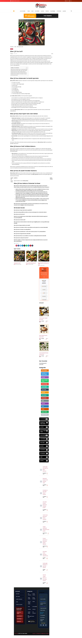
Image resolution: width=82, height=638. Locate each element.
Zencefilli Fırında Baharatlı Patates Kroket (45, 504)
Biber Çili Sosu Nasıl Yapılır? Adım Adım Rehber (19, 70)
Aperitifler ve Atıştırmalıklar (44, 374)
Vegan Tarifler (44, 411)
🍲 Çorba (44, 289)
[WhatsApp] (46, 625)
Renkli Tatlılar (42, 610)
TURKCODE (19, 621)
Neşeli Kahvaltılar (43, 608)
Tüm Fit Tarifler (42, 599)
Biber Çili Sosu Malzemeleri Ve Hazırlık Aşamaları (19, 69)
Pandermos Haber (19, 613)
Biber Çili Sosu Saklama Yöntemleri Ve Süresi (19, 73)
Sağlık (43, 400)
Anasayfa (11, 46)
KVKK (17, 601)
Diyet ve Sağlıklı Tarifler (45, 380)
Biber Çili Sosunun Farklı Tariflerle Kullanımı (18, 71)
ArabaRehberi (19, 616)
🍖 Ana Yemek (44, 286)
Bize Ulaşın (18, 596)
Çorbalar (42, 11)
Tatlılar (28, 11)
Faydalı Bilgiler (52, 11)
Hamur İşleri (44, 389)
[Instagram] (43, 625)
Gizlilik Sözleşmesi (19, 599)
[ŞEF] (10, 53)
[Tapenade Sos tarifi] (19, 255)
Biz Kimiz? (17, 593)
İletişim (47, 633)
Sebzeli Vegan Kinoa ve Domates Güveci (45, 577)
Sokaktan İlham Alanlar (43, 604)
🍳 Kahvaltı (44, 296)
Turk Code (16, 633)
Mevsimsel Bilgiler (42, 620)
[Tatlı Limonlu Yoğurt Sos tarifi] (44, 311)
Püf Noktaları (59, 11)
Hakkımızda (43, 633)
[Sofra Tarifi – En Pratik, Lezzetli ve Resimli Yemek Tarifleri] (41, 5)
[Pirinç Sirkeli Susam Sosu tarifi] (44, 329)
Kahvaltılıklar (37, 11)
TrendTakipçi (19, 618)
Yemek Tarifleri (44, 414)
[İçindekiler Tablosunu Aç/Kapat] (26, 68)
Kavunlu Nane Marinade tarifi (31, 263)
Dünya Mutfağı (44, 384)
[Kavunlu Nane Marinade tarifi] (31, 255)
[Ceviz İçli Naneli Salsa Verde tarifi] (44, 346)
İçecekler (64, 11)
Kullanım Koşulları (19, 604)
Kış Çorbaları (42, 617)
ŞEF (12, 53)
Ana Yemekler (22, 11)
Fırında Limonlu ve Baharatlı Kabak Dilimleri (45, 541)
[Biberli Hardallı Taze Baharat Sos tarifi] (43, 255)
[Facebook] (41, 625)
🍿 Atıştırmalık (44, 299)
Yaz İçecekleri (42, 615)
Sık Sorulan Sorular (14, 75)
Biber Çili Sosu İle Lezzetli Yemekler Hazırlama (19, 72)
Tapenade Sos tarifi (17, 263)
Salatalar (47, 11)
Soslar (32, 11)
